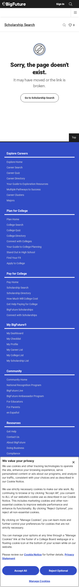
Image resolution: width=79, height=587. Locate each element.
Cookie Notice (33, 554)
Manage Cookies (39, 581)
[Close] (73, 462)
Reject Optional (58, 570)
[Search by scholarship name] (64, 25)
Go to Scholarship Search (39, 97)
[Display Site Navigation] (75, 12)
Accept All (20, 570)
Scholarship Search (19, 25)
